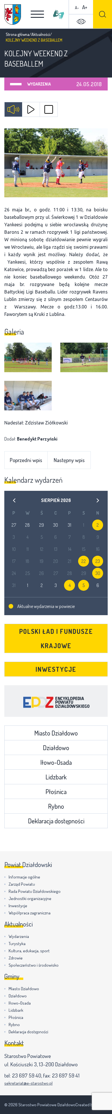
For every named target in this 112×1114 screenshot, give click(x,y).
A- (77, 7)
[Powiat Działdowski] (12, 14)
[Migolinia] (58, 14)
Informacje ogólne (24, 877)
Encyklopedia (56, 701)
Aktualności (40, 34)
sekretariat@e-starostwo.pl (28, 1083)
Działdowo (56, 748)
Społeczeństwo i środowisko (34, 965)
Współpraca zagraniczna (30, 913)
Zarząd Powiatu (22, 884)
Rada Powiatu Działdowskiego (35, 891)
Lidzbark (56, 777)
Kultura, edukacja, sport (29, 950)
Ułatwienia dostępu (81, 21)
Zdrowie (16, 958)
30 (97, 573)
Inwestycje (56, 669)
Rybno (56, 806)
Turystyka (17, 943)
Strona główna (17, 34)
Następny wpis (69, 460)
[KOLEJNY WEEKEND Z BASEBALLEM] (56, 162)
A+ (84, 7)
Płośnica (56, 791)
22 (83, 561)
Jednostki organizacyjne (30, 898)
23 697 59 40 (26, 1075)
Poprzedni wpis (26, 460)
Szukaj (102, 14)
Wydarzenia (39, 84)
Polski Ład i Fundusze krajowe (56, 638)
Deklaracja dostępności (56, 821)
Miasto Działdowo (56, 733)
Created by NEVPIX (92, 1104)
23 (97, 561)
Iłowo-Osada (56, 762)
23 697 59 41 (66, 1075)
